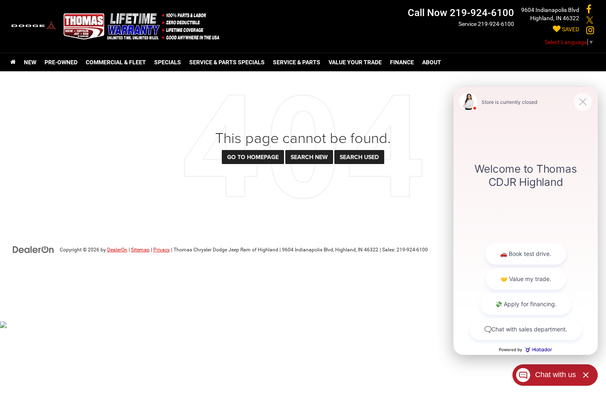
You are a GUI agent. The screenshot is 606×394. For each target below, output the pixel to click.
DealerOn (117, 250)
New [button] (30, 62)
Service (467, 24)
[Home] (13, 62)
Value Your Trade (355, 62)
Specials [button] (167, 62)
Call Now (427, 13)
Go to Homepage (253, 157)
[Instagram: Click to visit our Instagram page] (590, 31)
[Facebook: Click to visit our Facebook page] (589, 10)
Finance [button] (402, 62)
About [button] (431, 62)
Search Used (359, 157)
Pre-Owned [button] (61, 62)
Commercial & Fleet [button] (116, 62)
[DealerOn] (33, 249)
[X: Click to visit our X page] (589, 20)
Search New (309, 157)
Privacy (161, 250)
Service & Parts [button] (296, 62)
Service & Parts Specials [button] (227, 62)
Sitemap (140, 250)
